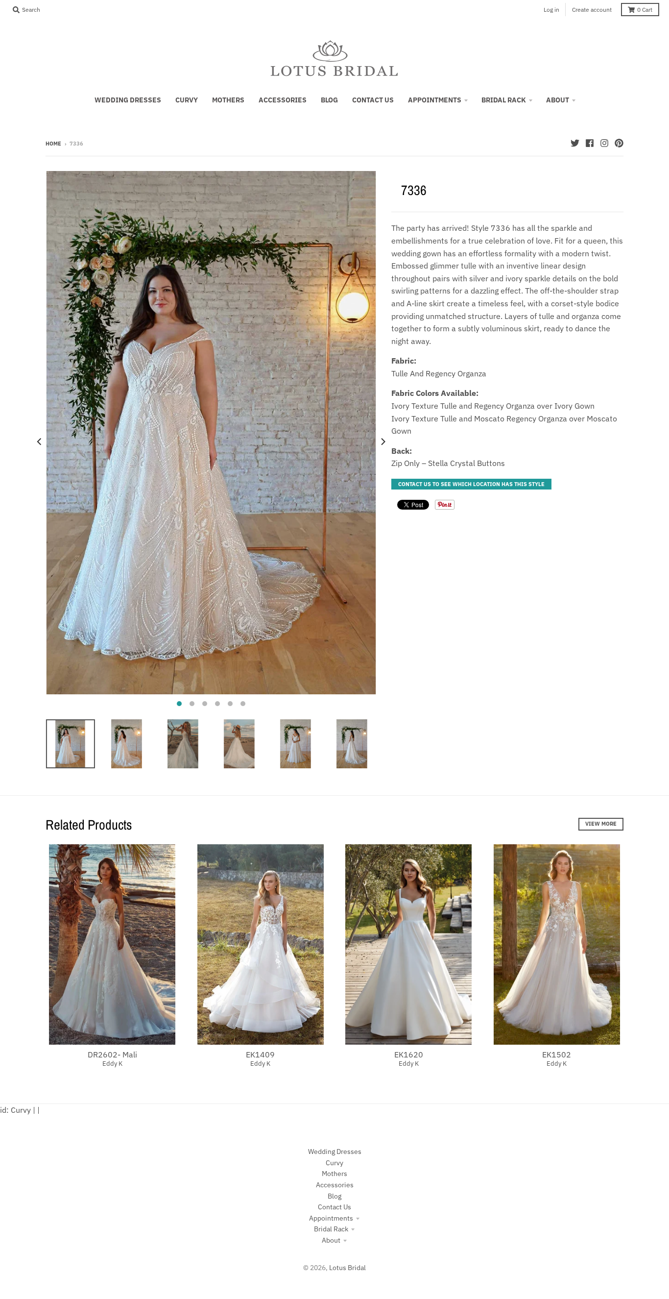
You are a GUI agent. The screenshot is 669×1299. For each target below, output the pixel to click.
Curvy (334, 1162)
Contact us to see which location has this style (471, 484)
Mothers (334, 1173)
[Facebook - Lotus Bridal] (589, 143)
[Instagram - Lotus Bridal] (604, 143)
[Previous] (40, 441)
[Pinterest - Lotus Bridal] (619, 143)
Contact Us (334, 1206)
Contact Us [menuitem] (373, 100)
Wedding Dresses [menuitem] (128, 100)
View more (601, 823)
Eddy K (112, 1063)
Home (53, 143)
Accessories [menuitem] (283, 100)
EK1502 (556, 1054)
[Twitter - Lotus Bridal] (575, 143)
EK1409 (260, 1054)
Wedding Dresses (334, 1151)
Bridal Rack (331, 1229)
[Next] (382, 441)
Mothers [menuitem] (228, 100)
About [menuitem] (557, 100)
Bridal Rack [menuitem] (503, 100)
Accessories (335, 1184)
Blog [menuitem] (329, 100)
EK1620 (408, 1054)
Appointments (331, 1218)
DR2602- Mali (112, 1054)
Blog (334, 1196)
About (331, 1240)
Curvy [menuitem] (186, 100)
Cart (644, 9)
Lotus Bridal (347, 1267)
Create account (592, 9)
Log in (551, 9)
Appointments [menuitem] (434, 100)
